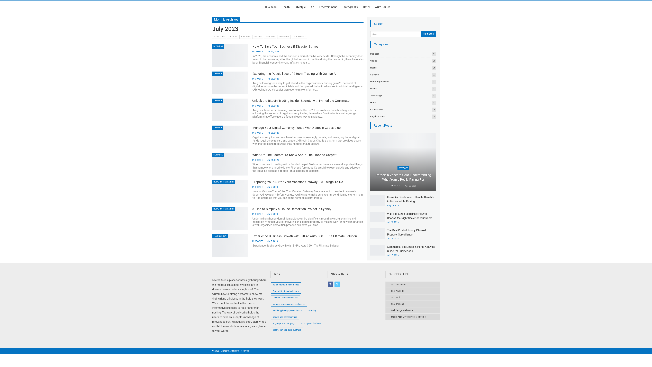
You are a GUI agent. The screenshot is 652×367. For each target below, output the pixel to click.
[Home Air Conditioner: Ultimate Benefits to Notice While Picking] (377, 200)
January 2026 (299, 37)
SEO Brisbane (397, 304)
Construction (376, 109)
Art (312, 7)
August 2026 (219, 37)
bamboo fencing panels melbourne (289, 304)
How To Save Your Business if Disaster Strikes (285, 46)
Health (286, 7)
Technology (220, 236)
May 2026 (258, 37)
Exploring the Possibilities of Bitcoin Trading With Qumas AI (294, 74)
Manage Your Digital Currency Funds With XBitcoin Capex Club (296, 128)
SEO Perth (396, 297)
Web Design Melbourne (402, 310)
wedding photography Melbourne (288, 310)
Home (373, 102)
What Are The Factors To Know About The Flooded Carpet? (294, 155)
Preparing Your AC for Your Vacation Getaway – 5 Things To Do (297, 182)
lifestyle (300, 7)
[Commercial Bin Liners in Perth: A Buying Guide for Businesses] (377, 250)
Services (374, 74)
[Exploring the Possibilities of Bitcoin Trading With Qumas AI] (230, 83)
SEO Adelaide (397, 291)
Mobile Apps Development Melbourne (408, 317)
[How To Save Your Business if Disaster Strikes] (230, 55)
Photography (350, 7)
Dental (373, 88)
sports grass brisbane (311, 323)
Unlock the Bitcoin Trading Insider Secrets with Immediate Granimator (301, 101)
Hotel (366, 7)
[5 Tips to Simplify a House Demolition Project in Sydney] (230, 218)
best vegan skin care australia (287, 330)
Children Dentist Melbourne (285, 297)
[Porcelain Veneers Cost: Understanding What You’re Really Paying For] (403, 162)
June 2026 (245, 37)
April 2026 (270, 37)
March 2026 (284, 37)
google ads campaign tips (285, 317)
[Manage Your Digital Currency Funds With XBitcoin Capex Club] (230, 137)
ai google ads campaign (284, 323)
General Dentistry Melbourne (286, 291)
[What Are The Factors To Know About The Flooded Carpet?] (230, 164)
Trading (217, 73)
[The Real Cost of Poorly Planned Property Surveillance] (377, 233)
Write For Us (382, 7)
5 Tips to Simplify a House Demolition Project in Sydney (291, 209)
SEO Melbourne (398, 284)
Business (271, 7)
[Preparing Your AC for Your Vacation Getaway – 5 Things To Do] (230, 191)
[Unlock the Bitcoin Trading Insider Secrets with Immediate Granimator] (230, 110)
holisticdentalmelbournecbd (286, 285)
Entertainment (328, 7)
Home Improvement (223, 182)
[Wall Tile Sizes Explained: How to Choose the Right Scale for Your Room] (377, 217)
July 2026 (233, 37)
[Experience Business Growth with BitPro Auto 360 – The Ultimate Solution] (230, 245)
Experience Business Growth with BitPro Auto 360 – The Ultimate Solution (304, 236)
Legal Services (377, 116)
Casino (373, 60)
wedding (312, 310)
